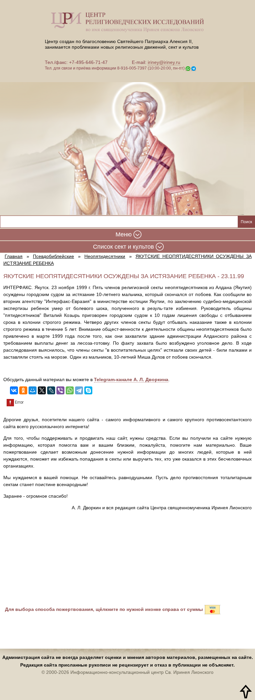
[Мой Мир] (33, 390)
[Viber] (60, 390)
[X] (42, 390)
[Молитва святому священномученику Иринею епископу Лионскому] (127, 144)
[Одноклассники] (23, 390)
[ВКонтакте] (14, 390)
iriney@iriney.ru (164, 62)
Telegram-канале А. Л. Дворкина (131, 379)
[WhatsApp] (70, 390)
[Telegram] (79, 390)
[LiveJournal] (51, 390)
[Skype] (88, 390)
